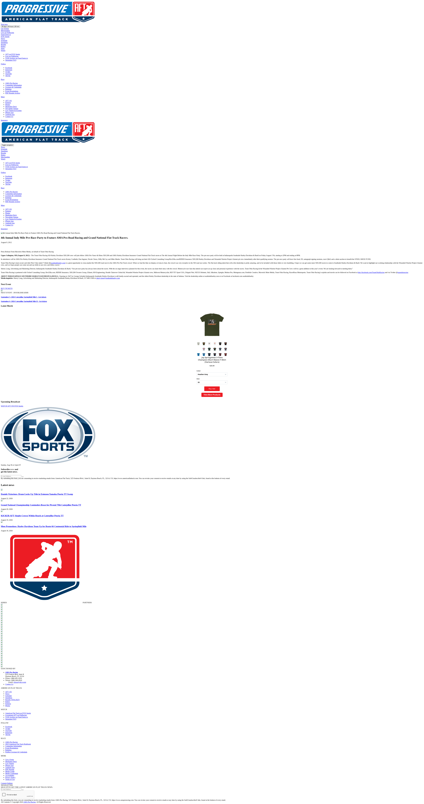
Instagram (8, 70)
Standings (4, 43)
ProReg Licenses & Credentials (16, 752)
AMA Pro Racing (11, 83)
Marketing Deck (11, 107)
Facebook (8, 68)
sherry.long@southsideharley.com (108, 278)
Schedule (4, 41)
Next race (4, 24)
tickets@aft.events (20, 682)
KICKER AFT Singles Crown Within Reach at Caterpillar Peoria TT (32, 516)
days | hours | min (10, 26)
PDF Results (9, 769)
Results (3, 44)
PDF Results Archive (12, 93)
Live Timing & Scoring (13, 111)
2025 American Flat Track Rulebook (18, 744)
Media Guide (9, 771)
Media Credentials (11, 773)
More (3, 97)
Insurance (4, 120)
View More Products (212, 395)
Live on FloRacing (7, 33)
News (3, 39)
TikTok (7, 76)
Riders (3, 46)
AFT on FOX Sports (12, 54)
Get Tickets (5, 29)
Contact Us (9, 116)
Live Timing (9, 763)
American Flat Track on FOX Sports (18, 713)
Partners (8, 103)
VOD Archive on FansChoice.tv (16, 58)
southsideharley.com (58, 263)
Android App (10, 114)
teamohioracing (403, 272)
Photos (7, 105)
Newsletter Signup (11, 109)
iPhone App (9, 113)
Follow (3, 64)
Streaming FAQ (10, 60)
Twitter (7, 72)
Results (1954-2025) (12, 700)
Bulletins (8, 89)
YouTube (8, 74)
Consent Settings (7, 783)
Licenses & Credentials (13, 87)
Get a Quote (9, 759)
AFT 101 (8, 101)
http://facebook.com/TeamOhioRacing (371, 272)
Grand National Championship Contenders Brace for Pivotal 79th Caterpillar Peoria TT (41, 505)
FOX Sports (5, 37)
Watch (3, 50)
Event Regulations (11, 91)
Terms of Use (10, 779)
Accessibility (9, 775)
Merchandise (5, 31)
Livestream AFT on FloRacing (16, 715)
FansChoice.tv (6, 35)
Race (2, 79)
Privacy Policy (10, 777)
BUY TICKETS (6, 288)
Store (3, 48)
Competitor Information (13, 85)
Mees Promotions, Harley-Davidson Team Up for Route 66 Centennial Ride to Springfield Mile (43, 526)
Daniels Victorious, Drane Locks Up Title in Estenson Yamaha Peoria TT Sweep (37, 494)
